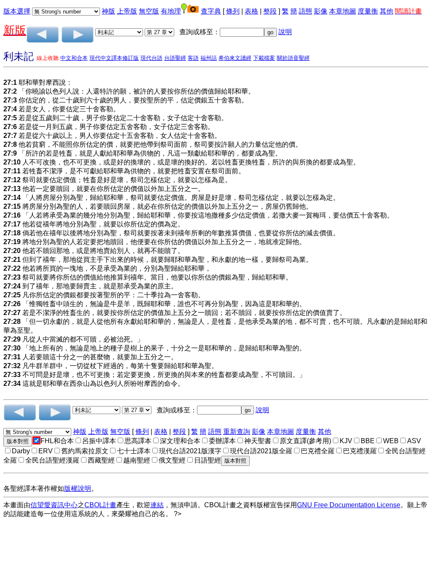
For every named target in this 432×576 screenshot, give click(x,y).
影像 (320, 11)
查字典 (211, 11)
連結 (157, 505)
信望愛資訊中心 (54, 505)
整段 (270, 11)
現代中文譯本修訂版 (114, 58)
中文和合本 (74, 58)
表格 (251, 11)
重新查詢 (236, 431)
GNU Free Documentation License (348, 505)
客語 (193, 58)
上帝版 (127, 11)
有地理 (171, 11)
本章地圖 (342, 11)
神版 (108, 11)
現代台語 (151, 58)
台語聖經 (175, 58)
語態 (305, 11)
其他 (386, 11)
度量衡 (368, 11)
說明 (285, 31)
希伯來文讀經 (235, 58)
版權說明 (77, 488)
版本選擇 (16, 11)
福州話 (208, 58)
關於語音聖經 (293, 58)
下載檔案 (264, 58)
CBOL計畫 (100, 505)
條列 (233, 11)
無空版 (149, 11)
